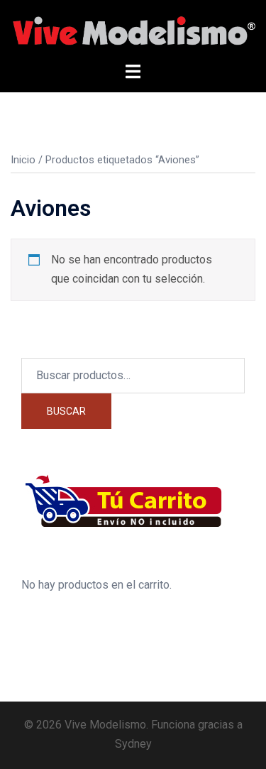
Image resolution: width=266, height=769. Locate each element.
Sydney (133, 744)
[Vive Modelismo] (133, 30)
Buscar (66, 411)
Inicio (23, 159)
